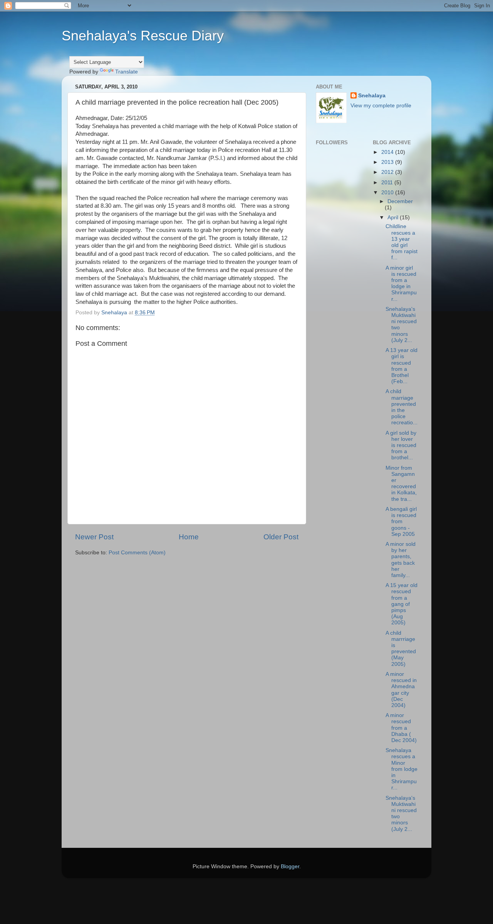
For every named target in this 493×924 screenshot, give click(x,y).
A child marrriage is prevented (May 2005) (401, 648)
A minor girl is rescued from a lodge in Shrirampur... (401, 283)
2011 (387, 182)
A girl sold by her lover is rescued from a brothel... (401, 445)
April (393, 217)
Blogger (290, 866)
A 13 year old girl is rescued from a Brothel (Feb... (402, 365)
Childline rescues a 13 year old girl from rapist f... (402, 241)
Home (189, 537)
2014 (388, 152)
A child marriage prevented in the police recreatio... (402, 407)
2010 (388, 192)
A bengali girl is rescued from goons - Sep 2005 (401, 521)
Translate (126, 72)
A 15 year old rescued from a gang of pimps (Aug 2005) (402, 603)
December (400, 201)
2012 (388, 172)
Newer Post (94, 537)
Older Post (280, 537)
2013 (388, 162)
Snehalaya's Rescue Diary (143, 35)
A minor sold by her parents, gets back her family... (401, 559)
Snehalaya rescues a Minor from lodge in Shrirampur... (402, 769)
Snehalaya (372, 95)
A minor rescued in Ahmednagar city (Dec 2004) (401, 689)
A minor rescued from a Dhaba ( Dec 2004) (401, 727)
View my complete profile (380, 105)
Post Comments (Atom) (137, 552)
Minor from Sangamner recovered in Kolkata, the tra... (401, 483)
